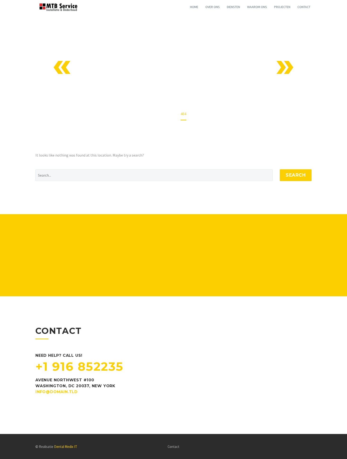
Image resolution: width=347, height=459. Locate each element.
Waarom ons (257, 7)
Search (296, 175)
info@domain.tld (56, 392)
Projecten (282, 7)
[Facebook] (304, 447)
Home (194, 7)
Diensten (233, 7)
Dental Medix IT (65, 446)
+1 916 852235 (79, 366)
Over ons (212, 7)
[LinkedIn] (310, 447)
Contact (303, 7)
